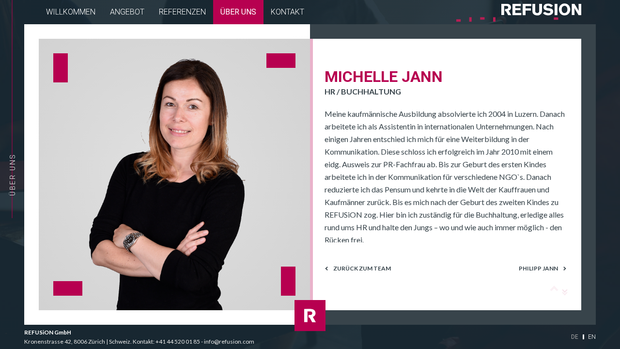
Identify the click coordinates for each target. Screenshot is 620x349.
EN (592, 336)
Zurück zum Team (362, 268)
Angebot (127, 11)
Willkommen (70, 11)
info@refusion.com (229, 341)
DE (574, 336)
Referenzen (182, 11)
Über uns (238, 11)
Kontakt (287, 11)
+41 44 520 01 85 (177, 341)
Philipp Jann (538, 268)
